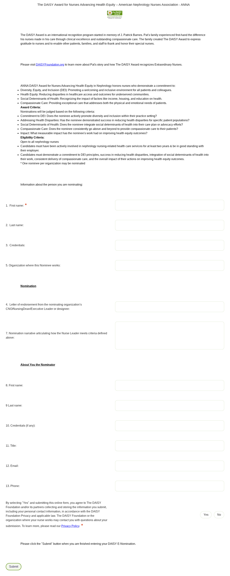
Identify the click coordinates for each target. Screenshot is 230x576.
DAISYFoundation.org (50, 64)
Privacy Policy (70, 526)
